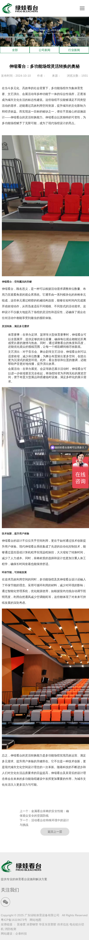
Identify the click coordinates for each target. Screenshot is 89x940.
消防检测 (10, 929)
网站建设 (6, 933)
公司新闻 (44, 50)
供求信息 (63, 924)
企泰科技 (21, 933)
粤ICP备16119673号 (14, 919)
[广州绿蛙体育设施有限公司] (20, 12)
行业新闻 (74, 50)
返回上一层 (55, 831)
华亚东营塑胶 (47, 924)
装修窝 (21, 924)
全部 (15, 50)
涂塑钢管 (32, 924)
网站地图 (35, 919)
